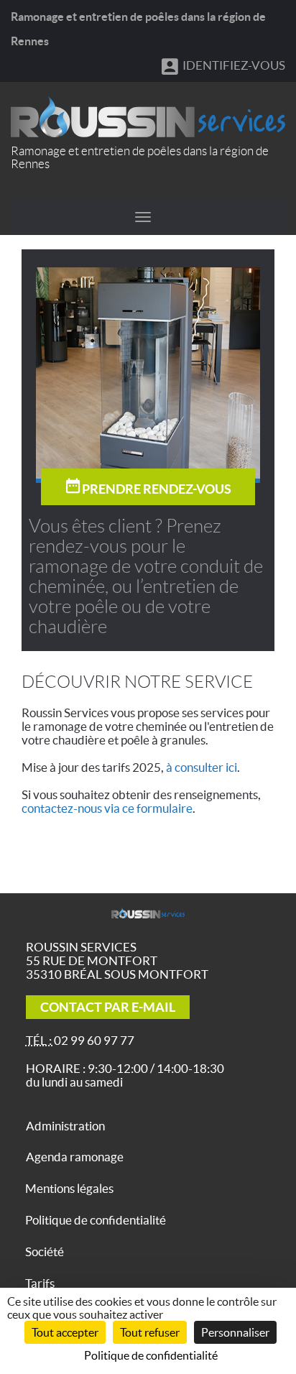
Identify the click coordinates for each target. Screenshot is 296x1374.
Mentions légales (69, 1188)
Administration (65, 1126)
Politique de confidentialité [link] (151, 1355)
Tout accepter (65, 1332)
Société (44, 1251)
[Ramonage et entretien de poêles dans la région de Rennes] (148, 116)
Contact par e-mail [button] (107, 1007)
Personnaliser (235, 1332)
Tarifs (40, 1283)
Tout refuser (150, 1332)
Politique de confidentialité (95, 1220)
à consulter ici (201, 767)
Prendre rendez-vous (156, 489)
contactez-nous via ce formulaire (107, 808)
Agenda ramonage (75, 1156)
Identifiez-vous (232, 65)
